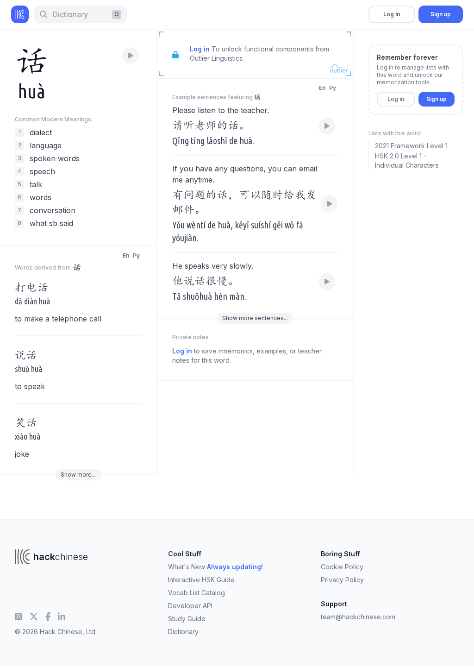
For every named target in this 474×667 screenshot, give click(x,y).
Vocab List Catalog (196, 593)
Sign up (440, 14)
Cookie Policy (342, 567)
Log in (391, 14)
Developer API (190, 606)
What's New (215, 567)
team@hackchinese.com (358, 617)
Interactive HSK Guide (201, 580)
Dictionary (183, 632)
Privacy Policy (342, 580)
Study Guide (187, 619)
